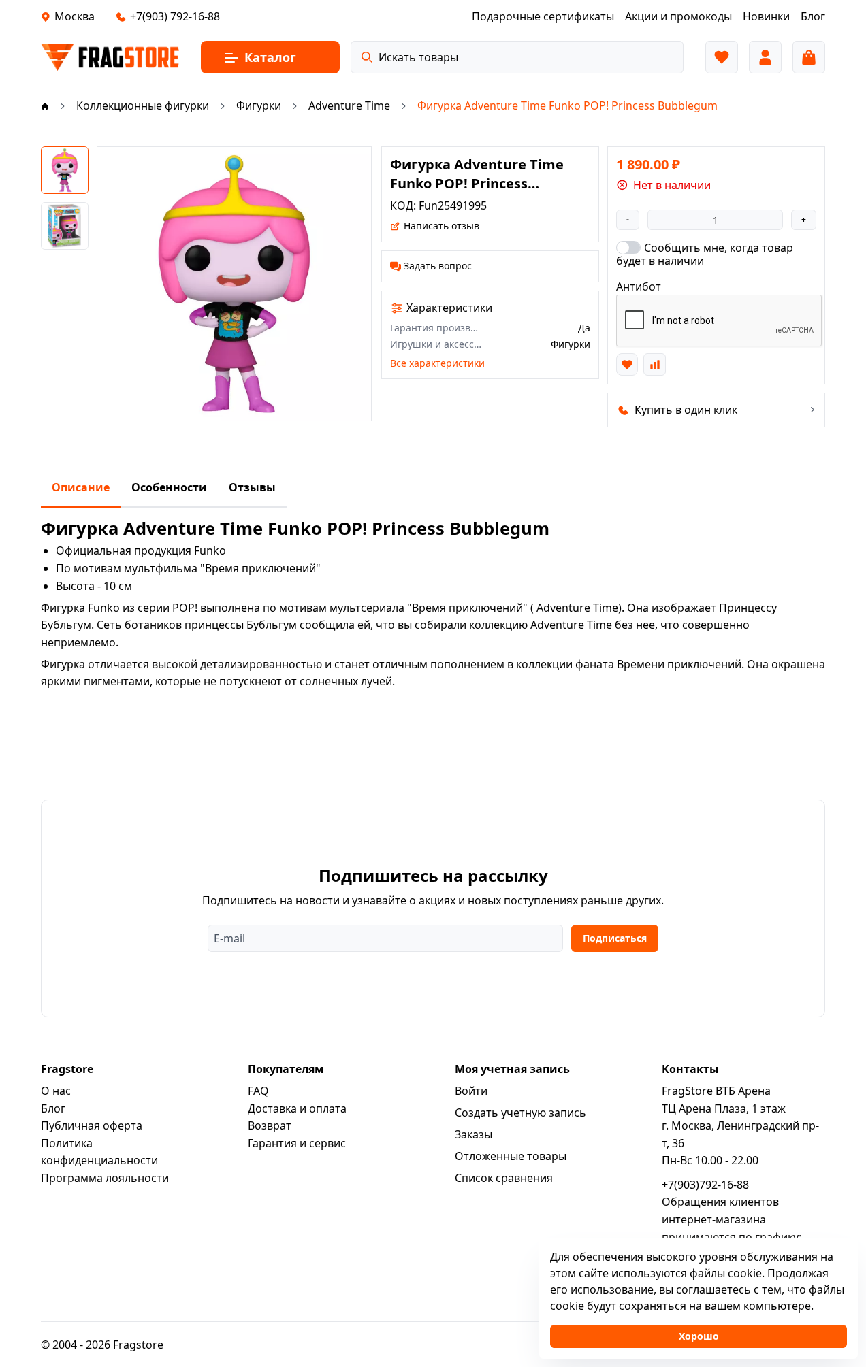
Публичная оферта (91, 1125)
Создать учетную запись (520, 1112)
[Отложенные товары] (721, 57)
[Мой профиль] (765, 57)
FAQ (258, 1090)
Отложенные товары (510, 1156)
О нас (56, 1090)
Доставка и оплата (297, 1108)
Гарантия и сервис (297, 1143)
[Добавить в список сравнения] (654, 364)
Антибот (638, 286)
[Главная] (45, 105)
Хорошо (699, 1336)
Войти (471, 1090)
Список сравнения (504, 1177)
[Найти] (367, 57)
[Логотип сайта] (110, 57)
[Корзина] (808, 57)
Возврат (269, 1125)
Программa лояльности (105, 1177)
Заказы (473, 1134)
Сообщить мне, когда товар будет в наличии (704, 253)
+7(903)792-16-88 (705, 1184)
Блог (53, 1108)
